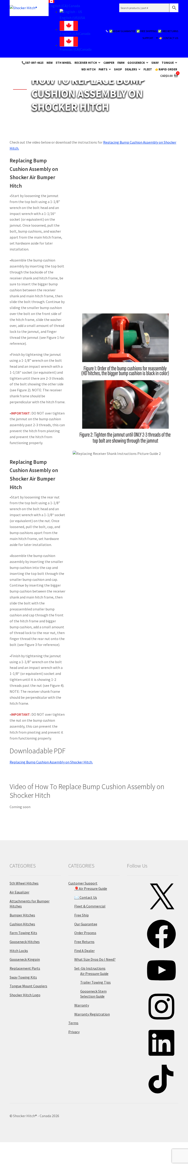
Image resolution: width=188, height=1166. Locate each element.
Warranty (81, 1005)
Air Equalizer (19, 892)
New (50, 62)
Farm (120, 62)
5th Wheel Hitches (24, 883)
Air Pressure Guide (94, 973)
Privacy (74, 1032)
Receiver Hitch (86, 62)
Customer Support (82, 883)
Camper (108, 62)
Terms (73, 1023)
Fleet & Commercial (89, 906)
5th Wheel (64, 62)
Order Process (85, 932)
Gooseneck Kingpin (25, 959)
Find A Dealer (84, 950)
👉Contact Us (168, 38)
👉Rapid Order (166, 69)
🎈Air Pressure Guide (90, 888)
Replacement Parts (25, 968)
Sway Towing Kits (23, 977)
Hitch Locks (19, 950)
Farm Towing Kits (23, 932)
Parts (103, 69)
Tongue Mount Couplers (28, 986)
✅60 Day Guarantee (122, 31)
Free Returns (84, 941)
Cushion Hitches (22, 924)
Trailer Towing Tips (95, 982)
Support (147, 38)
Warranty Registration (92, 1014)
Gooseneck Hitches (25, 941)
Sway (155, 62)
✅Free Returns (168, 31)
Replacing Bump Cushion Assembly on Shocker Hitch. (51, 762)
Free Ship (81, 915)
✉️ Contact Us (85, 897)
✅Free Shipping (146, 31)
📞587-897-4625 (33, 62)
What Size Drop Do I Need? (95, 959)
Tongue (168, 62)
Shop (118, 69)
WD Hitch (88, 69)
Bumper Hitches (22, 915)
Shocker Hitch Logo (25, 995)
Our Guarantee (85, 924)
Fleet (148, 69)
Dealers (131, 69)
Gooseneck (136, 62)
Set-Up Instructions (89, 968)
